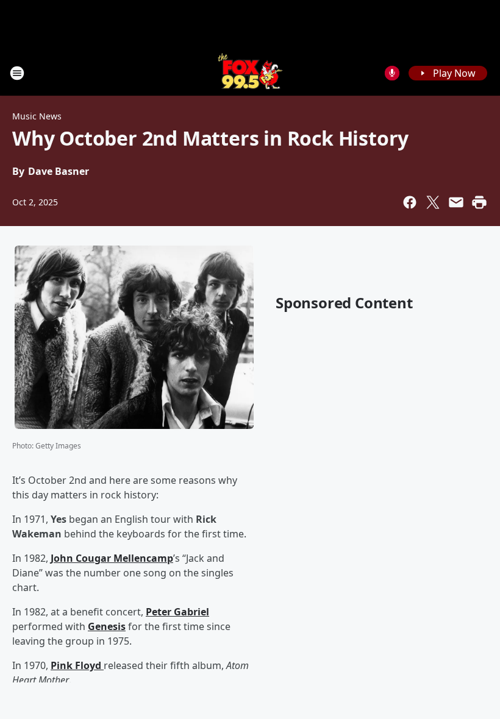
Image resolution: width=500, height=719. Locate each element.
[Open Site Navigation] (17, 73)
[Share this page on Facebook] (409, 202)
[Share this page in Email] (456, 202)
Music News (37, 116)
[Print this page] (479, 202)
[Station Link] (250, 73)
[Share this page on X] (432, 202)
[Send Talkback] (392, 73)
